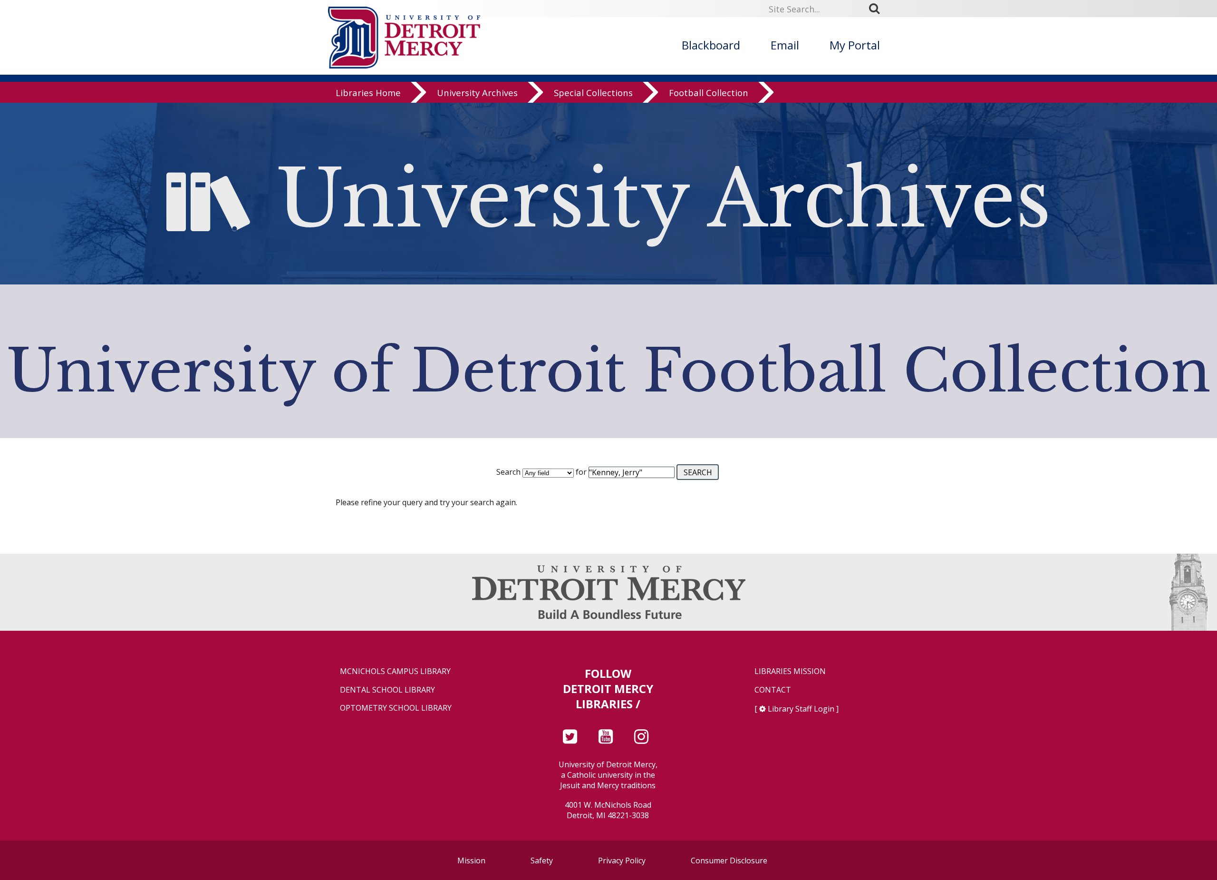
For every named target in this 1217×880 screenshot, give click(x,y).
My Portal (855, 45)
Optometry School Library (396, 708)
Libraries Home (368, 92)
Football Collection (708, 92)
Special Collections (593, 92)
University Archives (477, 92)
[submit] (877, 8)
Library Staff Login (801, 709)
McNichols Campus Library (395, 671)
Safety (542, 860)
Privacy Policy (622, 860)
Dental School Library (387, 689)
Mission (471, 860)
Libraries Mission (790, 671)
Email (785, 45)
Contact (772, 689)
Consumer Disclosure (729, 860)
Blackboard (711, 45)
